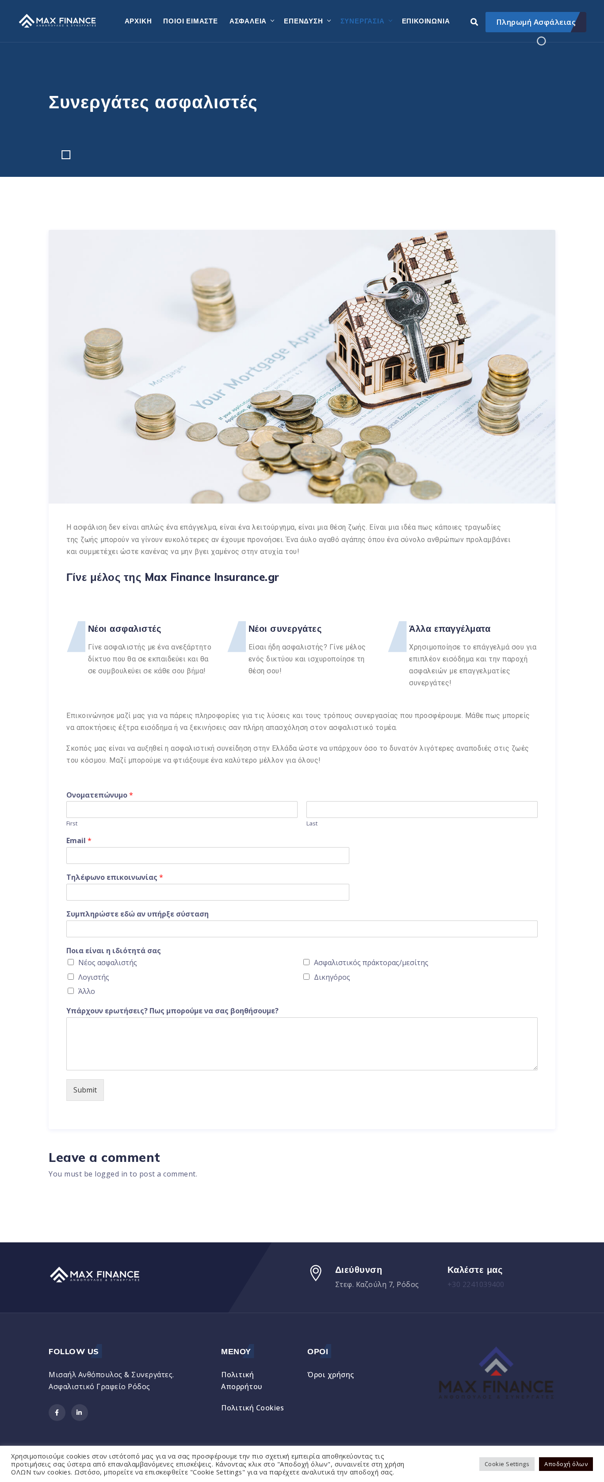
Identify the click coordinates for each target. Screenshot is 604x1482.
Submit (85, 1090)
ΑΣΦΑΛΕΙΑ (248, 21)
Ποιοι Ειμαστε (190, 21)
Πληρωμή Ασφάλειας (536, 22)
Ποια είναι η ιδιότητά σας (113, 950)
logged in (111, 1174)
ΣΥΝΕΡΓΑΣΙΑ (362, 21)
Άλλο (86, 991)
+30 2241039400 (476, 1284)
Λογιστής (93, 977)
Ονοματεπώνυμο (99, 795)
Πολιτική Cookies (252, 1408)
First (71, 823)
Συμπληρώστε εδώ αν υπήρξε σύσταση (137, 914)
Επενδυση (303, 21)
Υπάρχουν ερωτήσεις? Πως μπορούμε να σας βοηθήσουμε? (172, 1011)
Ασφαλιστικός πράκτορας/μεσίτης (371, 962)
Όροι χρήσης (330, 1374)
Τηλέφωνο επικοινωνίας (114, 877)
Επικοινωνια (426, 21)
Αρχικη (138, 21)
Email (79, 840)
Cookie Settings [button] (507, 1464)
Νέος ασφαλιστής (107, 962)
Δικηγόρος (332, 977)
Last (311, 823)
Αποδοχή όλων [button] (566, 1464)
